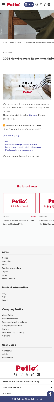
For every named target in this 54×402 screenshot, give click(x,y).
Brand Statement (10, 318)
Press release (8, 278)
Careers (33, 115)
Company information (12, 325)
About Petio (7, 315)
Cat (3, 297)
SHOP (30, 4)
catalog (5, 354)
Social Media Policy (12, 387)
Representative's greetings (14, 322)
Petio (13, 4)
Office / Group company (13, 332)
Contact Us (7, 350)
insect (5, 300)
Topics (5, 271)
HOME (5, 43)
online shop (7, 357)
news (12, 42)
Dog (4, 293)
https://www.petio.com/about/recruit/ (22, 129)
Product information (11, 268)
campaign (6, 261)
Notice (19, 42)
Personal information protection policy (21, 381)
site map (7, 393)
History (5, 329)
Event (4, 264)
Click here (35, 125)
